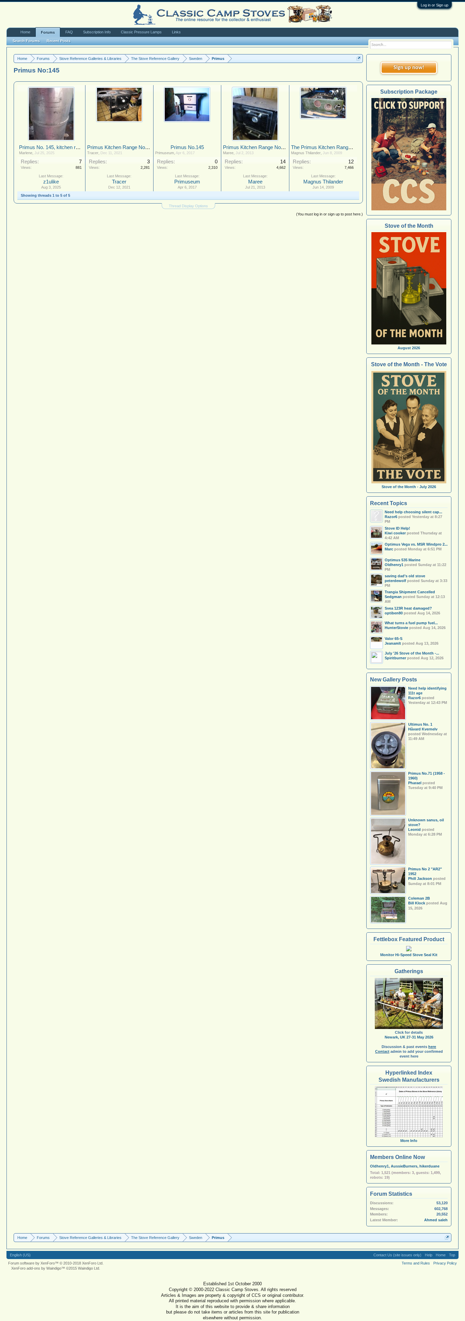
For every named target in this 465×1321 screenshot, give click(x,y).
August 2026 (409, 348)
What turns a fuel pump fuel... (411, 623)
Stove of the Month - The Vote (409, 364)
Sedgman (393, 597)
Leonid (414, 829)
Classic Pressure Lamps (141, 32)
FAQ (69, 32)
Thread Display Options (188, 206)
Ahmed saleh (436, 1220)
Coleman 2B (419, 898)
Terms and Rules (416, 1263)
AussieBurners (404, 1166)
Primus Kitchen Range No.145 (256, 147)
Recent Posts (58, 41)
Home (25, 32)
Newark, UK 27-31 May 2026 (409, 1037)
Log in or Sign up (434, 5)
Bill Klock (416, 903)
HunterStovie (396, 628)
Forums (48, 32)
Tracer (92, 153)
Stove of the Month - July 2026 (409, 487)
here (432, 1047)
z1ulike (51, 181)
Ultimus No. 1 (420, 724)
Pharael (414, 783)
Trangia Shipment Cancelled (410, 592)
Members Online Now (397, 1157)
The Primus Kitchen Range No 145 (329, 147)
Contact (382, 1051)
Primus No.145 (187, 147)
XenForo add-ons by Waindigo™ (38, 1268)
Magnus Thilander (306, 153)
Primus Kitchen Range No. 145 (121, 147)
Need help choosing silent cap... (413, 512)
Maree (228, 153)
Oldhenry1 (379, 1166)
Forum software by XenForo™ (55, 1263)
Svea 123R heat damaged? (408, 608)
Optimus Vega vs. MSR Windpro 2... (416, 544)
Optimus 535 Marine (402, 560)
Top (452, 1255)
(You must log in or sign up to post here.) (329, 214)
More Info (408, 1141)
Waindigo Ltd (88, 1268)
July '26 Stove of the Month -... (412, 653)
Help (428, 1255)
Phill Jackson (420, 878)
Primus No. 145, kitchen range (52, 147)
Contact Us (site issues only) (397, 1255)
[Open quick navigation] (358, 58)
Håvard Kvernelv (422, 729)
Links (176, 32)
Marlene (25, 153)
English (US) (20, 1255)
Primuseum (164, 153)
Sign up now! (409, 67)
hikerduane (429, 1166)
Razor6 (391, 517)
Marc (389, 549)
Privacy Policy (445, 1263)
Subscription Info (97, 32)
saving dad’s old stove (405, 576)
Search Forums (26, 41)
